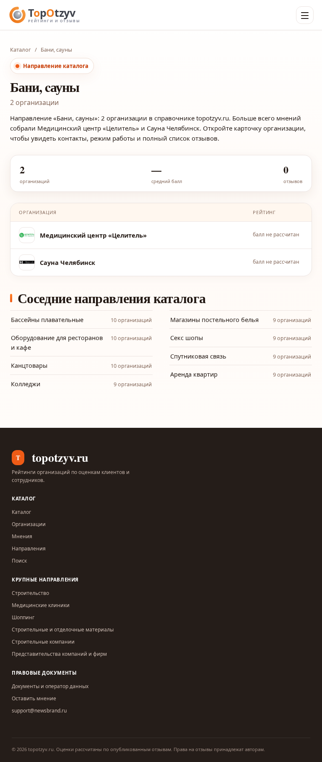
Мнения (22, 536)
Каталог (20, 49)
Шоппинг (23, 617)
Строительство (30, 593)
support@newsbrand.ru (39, 710)
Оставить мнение (34, 698)
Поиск (19, 560)
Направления (29, 548)
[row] (161, 235)
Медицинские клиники (41, 605)
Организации (29, 524)
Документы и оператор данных (50, 686)
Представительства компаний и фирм (59, 653)
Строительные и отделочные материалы (63, 629)
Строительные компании (43, 641)
